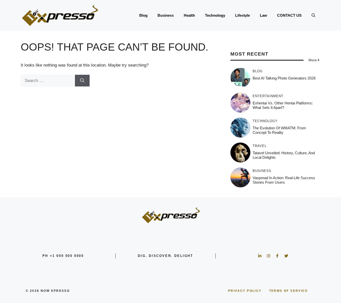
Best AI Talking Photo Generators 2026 (284, 78)
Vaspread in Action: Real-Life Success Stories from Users (284, 180)
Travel (260, 146)
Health (189, 15)
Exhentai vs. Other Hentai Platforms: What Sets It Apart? (283, 105)
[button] (313, 15)
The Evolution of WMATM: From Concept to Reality (279, 130)
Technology (215, 15)
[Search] (82, 81)
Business (166, 15)
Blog (143, 15)
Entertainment (268, 96)
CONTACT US (289, 15)
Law (263, 15)
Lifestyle (242, 15)
